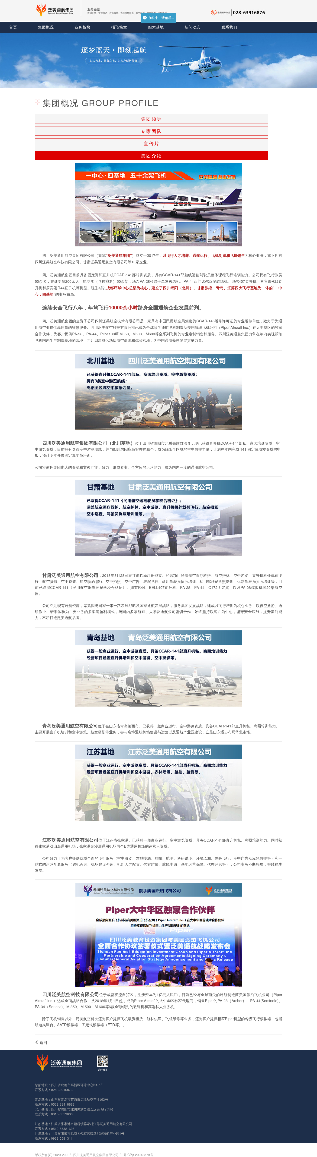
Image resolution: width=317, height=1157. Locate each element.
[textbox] (158, 301)
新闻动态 (193, 27)
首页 (13, 27)
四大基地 (156, 27)
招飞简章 (119, 27)
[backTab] (41, 1042)
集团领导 (151, 118)
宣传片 (152, 143)
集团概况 (46, 27)
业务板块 (83, 27)
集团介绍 (151, 155)
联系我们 (229, 27)
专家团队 (151, 131)
